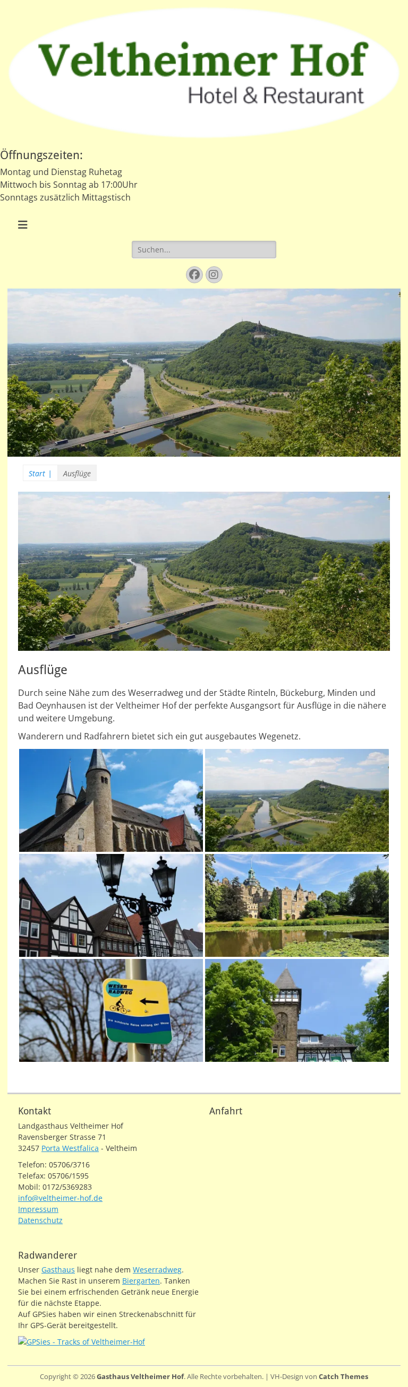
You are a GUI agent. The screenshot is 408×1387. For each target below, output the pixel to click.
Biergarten (141, 1281)
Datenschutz (40, 1220)
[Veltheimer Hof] (204, 141)
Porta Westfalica (70, 1148)
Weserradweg (157, 1269)
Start (40, 473)
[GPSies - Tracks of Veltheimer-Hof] (81, 1342)
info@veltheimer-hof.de (60, 1198)
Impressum (38, 1209)
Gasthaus (58, 1269)
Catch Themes (343, 1376)
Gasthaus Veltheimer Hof (140, 1376)
